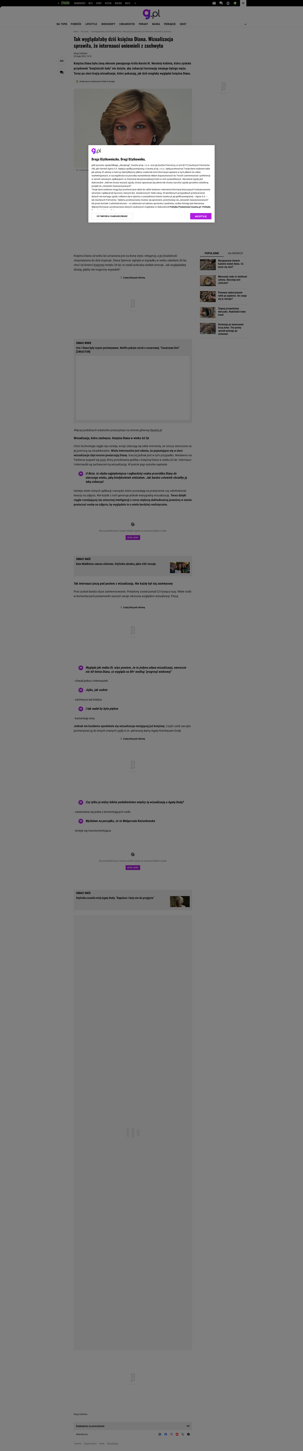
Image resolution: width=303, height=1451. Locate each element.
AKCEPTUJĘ (201, 216)
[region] (151, 184)
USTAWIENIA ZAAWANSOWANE (112, 216)
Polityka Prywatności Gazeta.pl (185, 207)
